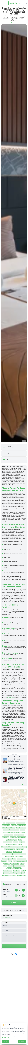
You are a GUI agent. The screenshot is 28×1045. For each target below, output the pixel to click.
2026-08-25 (8, 884)
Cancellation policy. (7, 917)
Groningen (10, 22)
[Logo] (14, 2)
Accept (21, 1041)
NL (19, 22)
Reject (6, 1041)
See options (14, 902)
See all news (22, 785)
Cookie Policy (6, 1037)
